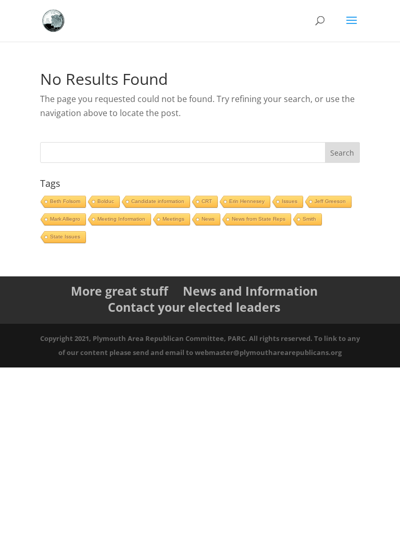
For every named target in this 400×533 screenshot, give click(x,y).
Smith (309, 219)
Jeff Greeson (330, 201)
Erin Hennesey (247, 201)
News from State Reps (258, 219)
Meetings (173, 219)
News (208, 219)
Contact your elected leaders (194, 307)
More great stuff (119, 291)
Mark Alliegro (65, 219)
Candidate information (157, 201)
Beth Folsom (65, 201)
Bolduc (105, 201)
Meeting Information (121, 219)
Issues (289, 201)
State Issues (65, 236)
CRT (207, 201)
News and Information (250, 291)
